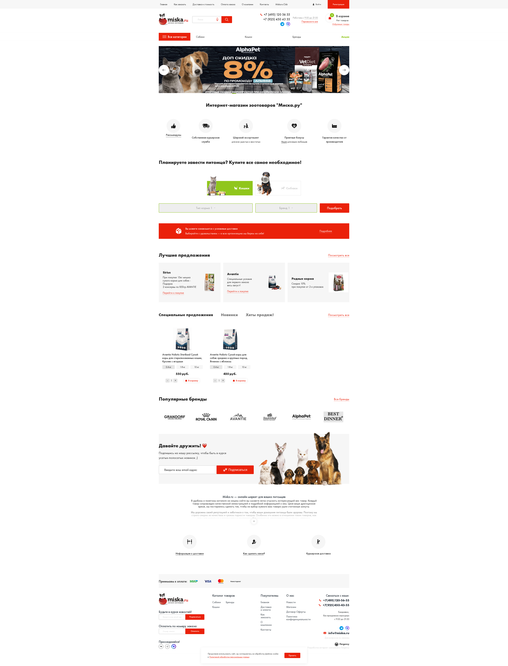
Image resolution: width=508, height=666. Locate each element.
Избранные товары (340, 24)
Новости (291, 602)
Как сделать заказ (253, 553)
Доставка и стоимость (203, 4)
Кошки (248, 37)
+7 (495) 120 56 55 (277, 15)
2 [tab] (228, 93)
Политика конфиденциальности (298, 618)
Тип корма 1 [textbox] (204, 208)
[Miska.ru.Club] (167, 646)
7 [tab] (257, 93)
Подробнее (325, 231)
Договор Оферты (296, 611)
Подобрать (334, 208)
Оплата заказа (228, 4)
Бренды (296, 37)
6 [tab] (251, 93)
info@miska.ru (338, 633)
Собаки (200, 37)
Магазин (291, 607)
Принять (292, 655)
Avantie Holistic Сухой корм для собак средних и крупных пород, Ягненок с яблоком (229, 358)
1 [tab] (223, 93)
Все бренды (341, 399)
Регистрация (338, 4)
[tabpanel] (254, 69)
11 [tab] (279, 93)
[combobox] (206, 208)
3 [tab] (234, 93)
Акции (345, 37)
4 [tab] (240, 93)
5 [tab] (245, 93)
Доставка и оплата (266, 608)
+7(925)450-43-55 (336, 605)
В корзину (193, 380)
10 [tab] (274, 93)
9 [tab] (268, 93)
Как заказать (180, 4)
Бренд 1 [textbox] (284, 208)
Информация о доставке (190, 553)
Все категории (177, 37)
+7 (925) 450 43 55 (276, 19)
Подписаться (237, 470)
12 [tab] (285, 93)
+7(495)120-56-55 (336, 600)
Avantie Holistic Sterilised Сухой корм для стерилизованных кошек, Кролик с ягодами (182, 358)
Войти (318, 4)
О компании (247, 4)
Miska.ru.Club (281, 4)
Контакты (264, 4)
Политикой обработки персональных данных (229, 657)
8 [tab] (262, 93)
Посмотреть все (338, 255)
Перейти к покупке (173, 293)
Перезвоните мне (309, 21)
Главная (163, 4)
